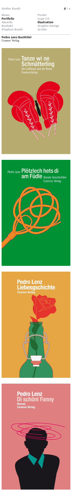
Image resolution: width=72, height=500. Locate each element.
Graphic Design (48, 26)
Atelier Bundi (11, 8)
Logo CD (43, 18)
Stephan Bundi (12, 29)
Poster (42, 15)
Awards (7, 22)
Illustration (46, 22)
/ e (68, 8)
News (6, 15)
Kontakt (7, 26)
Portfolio (8, 18)
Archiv (42, 29)
